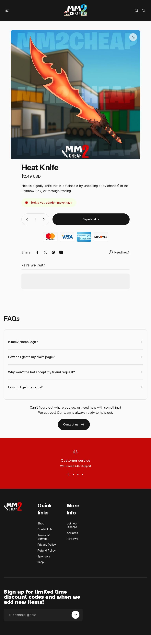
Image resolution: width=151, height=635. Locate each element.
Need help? (122, 252)
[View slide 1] (68, 474)
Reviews (72, 538)
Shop (41, 523)
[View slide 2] (73, 474)
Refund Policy (47, 550)
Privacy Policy (47, 544)
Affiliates (72, 532)
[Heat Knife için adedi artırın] (44, 219)
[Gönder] (75, 615)
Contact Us (45, 529)
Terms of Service (44, 536)
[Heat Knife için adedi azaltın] (26, 219)
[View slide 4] (82, 474)
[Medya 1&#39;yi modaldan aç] (133, 37)
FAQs (41, 562)
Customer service (75, 460)
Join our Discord (72, 525)
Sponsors (44, 556)
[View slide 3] (78, 474)
